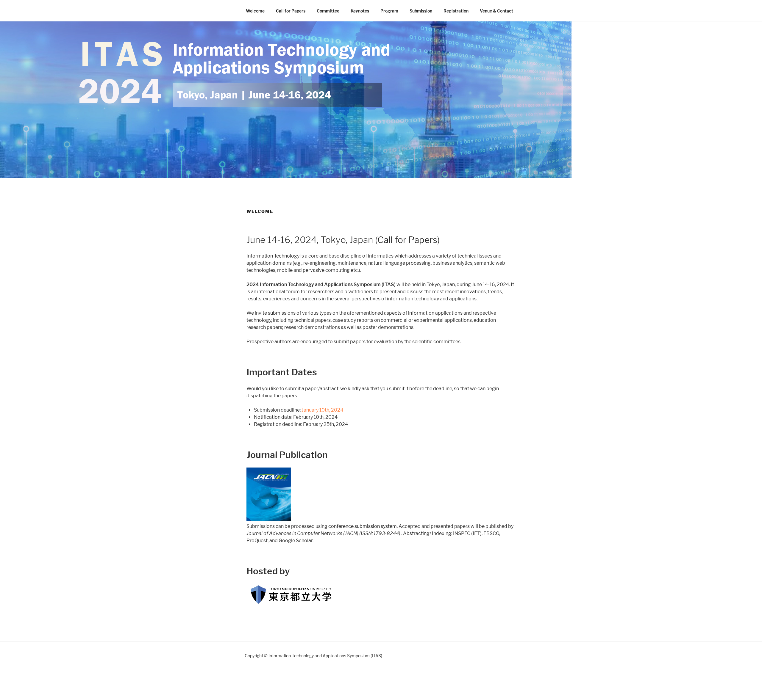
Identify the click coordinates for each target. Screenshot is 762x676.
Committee (328, 10)
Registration (456, 10)
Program (389, 10)
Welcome (255, 10)
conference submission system (362, 526)
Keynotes (360, 10)
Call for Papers (290, 10)
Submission (421, 10)
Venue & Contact (496, 10)
